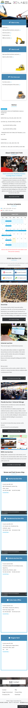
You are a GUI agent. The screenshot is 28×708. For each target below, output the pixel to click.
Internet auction (6, 32)
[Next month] (25, 214)
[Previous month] (3, 214)
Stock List (4, 27)
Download (17, 694)
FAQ (16, 690)
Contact (4, 690)
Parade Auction (5, 35)
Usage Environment (7, 692)
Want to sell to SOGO (7, 57)
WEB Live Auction (6, 38)
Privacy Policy (18, 692)
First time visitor (6, 82)
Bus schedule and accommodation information (10, 512)
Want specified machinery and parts (10, 30)
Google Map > (6, 492)
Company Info (6, 694)
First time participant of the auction (10, 84)
